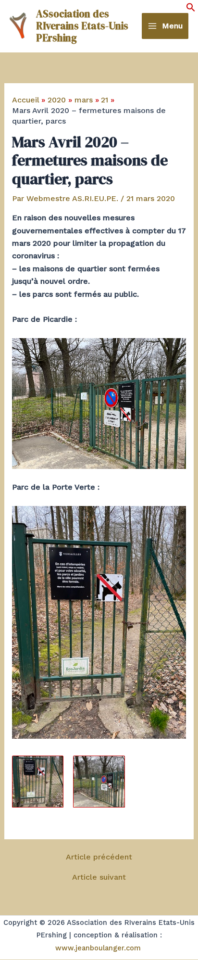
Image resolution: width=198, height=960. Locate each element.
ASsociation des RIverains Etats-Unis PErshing (82, 26)
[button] (191, 9)
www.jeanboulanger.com (98, 948)
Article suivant (99, 877)
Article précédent (99, 857)
